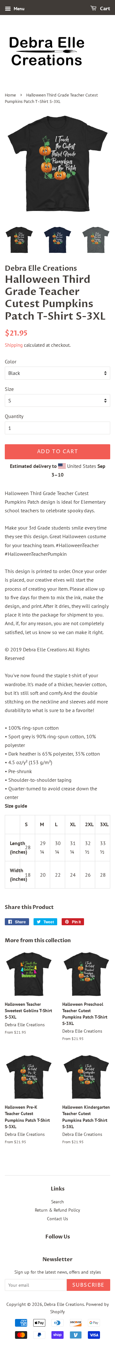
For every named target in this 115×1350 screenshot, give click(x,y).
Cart (104, 9)
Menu (18, 9)
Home (10, 95)
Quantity (14, 416)
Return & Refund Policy (57, 1210)
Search (57, 1202)
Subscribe (88, 1285)
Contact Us (57, 1219)
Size (9, 389)
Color (10, 361)
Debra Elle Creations (64, 1304)
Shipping (14, 345)
